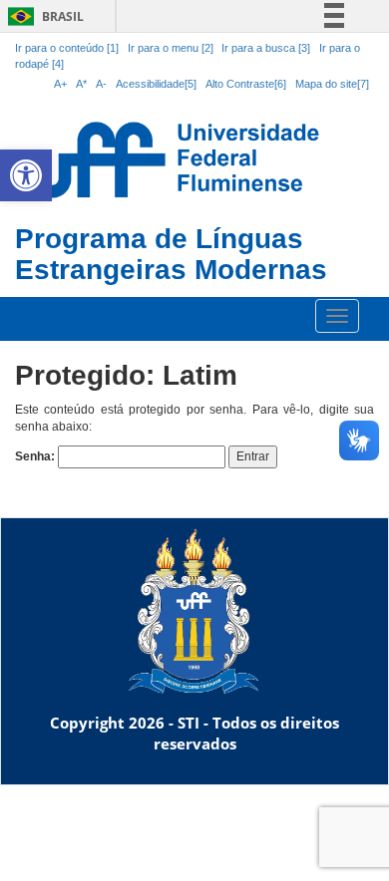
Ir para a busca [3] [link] (265, 48)
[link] (26, 175)
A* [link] (81, 84)
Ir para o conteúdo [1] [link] (67, 48)
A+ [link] (60, 84)
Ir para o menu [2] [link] (172, 48)
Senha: (36, 456)
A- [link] (101, 84)
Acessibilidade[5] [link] (156, 84)
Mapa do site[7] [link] (332, 84)
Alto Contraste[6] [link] (245, 84)
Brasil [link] (42, 16)
